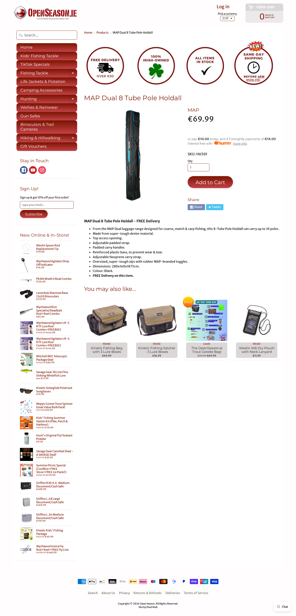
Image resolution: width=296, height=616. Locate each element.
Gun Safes (30, 116)
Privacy (124, 593)
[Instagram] (42, 170)
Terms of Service (196, 593)
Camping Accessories (41, 90)
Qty (190, 161)
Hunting (48, 100)
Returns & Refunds (147, 593)
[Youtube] (33, 170)
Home (26, 47)
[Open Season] (45, 13)
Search (93, 593)
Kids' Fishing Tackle (39, 56)
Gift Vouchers (33, 146)
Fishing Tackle (48, 74)
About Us (108, 593)
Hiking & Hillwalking (48, 139)
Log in (223, 7)
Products (102, 32)
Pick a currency (227, 13)
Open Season (147, 603)
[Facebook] (24, 170)
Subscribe (33, 214)
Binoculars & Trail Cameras (37, 127)
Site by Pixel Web (148, 607)
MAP (193, 110)
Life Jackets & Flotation (42, 81)
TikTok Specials (35, 64)
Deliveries (173, 593)
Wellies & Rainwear (39, 107)
